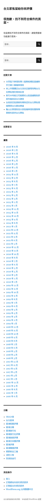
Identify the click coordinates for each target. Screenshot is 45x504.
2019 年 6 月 (12, 306)
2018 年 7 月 (11, 344)
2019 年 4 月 (12, 313)
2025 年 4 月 (12, 195)
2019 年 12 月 (12, 285)
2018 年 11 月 (12, 330)
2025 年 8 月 (12, 181)
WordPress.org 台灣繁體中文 (19, 489)
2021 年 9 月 (12, 237)
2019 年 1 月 (11, 323)
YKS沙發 (10, 417)
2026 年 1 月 (12, 171)
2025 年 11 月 (12, 174)
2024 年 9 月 (12, 219)
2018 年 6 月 (12, 348)
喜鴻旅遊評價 (12, 437)
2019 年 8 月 (12, 299)
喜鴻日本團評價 (13, 441)
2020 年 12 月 (12, 247)
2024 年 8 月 (12, 223)
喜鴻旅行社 (11, 430)
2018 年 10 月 (12, 334)
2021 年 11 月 (12, 233)
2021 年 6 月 (12, 240)
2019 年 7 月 (11, 303)
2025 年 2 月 (12, 202)
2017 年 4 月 (11, 372)
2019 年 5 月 (12, 309)
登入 (8, 479)
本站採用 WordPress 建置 (31, 499)
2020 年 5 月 (12, 268)
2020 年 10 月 (12, 254)
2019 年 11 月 (12, 289)
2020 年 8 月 (12, 257)
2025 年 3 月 (12, 199)
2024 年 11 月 (12, 212)
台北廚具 (10, 420)
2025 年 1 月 (11, 205)
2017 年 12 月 (12, 361)
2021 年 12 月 (12, 230)
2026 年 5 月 (12, 157)
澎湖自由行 (11, 458)
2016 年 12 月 (12, 382)
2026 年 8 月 (12, 147)
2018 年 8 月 (11, 341)
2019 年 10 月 (12, 292)
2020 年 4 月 (12, 271)
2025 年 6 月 (12, 188)
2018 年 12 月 (12, 327)
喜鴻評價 (10, 444)
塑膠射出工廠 (12, 451)
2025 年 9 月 (12, 178)
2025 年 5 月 (12, 192)
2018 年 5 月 (11, 351)
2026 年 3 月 (12, 164)
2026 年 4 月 (12, 160)
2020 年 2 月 (12, 278)
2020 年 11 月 (12, 251)
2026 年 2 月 (12, 167)
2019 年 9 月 (12, 296)
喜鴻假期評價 (12, 424)
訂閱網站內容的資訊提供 (17, 482)
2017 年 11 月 (12, 365)
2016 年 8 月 (12, 389)
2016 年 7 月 (11, 393)
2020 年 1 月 (11, 282)
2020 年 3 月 (12, 275)
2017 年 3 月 (11, 375)
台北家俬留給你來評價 (18, 8)
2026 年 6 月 (12, 153)
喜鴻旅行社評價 (13, 434)
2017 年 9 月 (11, 368)
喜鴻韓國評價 (12, 448)
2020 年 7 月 (12, 261)
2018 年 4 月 (11, 355)
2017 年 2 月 (11, 379)
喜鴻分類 (10, 427)
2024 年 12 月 (12, 209)
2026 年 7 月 (12, 150)
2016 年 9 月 (12, 386)
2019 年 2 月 (12, 320)
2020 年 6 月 (12, 264)
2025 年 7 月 (12, 185)
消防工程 (10, 455)
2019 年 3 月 (11, 316)
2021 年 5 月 (11, 244)
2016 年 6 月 (12, 396)
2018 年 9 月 (12, 337)
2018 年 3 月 (11, 358)
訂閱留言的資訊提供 (15, 486)
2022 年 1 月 (11, 226)
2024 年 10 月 (12, 216)
